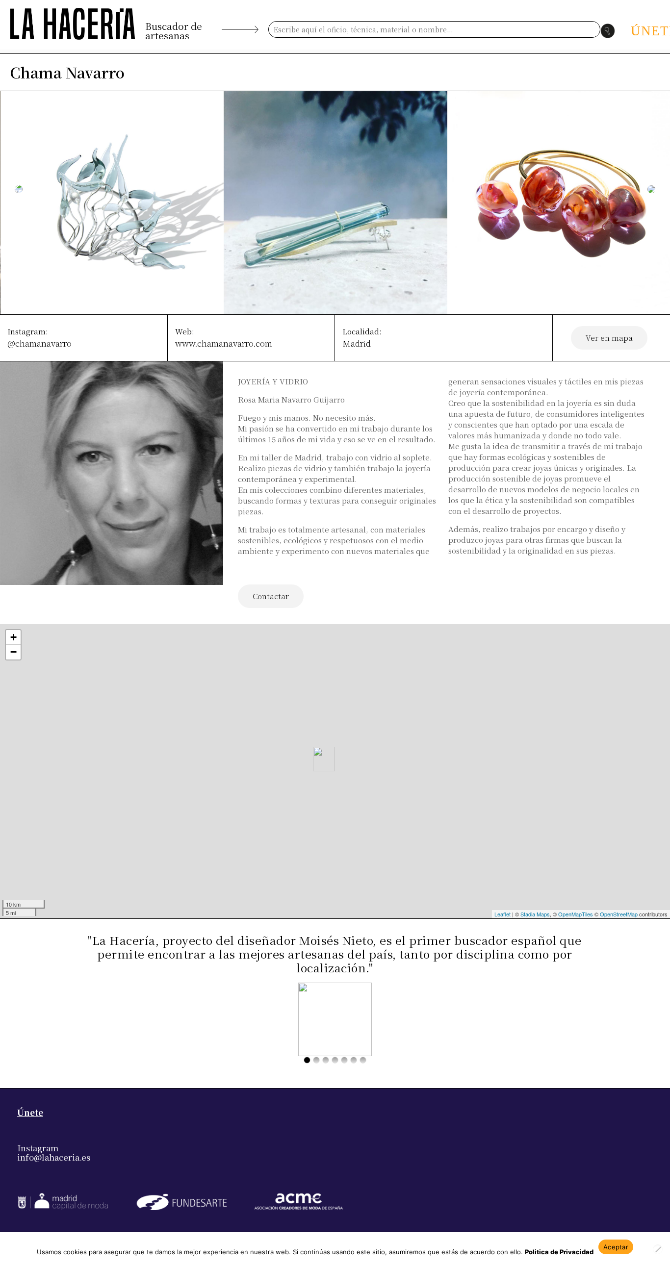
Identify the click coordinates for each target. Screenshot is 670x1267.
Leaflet (502, 914)
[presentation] (19, 189)
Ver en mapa (609, 337)
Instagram (37, 1147)
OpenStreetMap (619, 914)
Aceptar (615, 1247)
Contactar (271, 596)
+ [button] (13, 637)
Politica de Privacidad (559, 1252)
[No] (658, 1249)
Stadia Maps (535, 914)
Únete (30, 1112)
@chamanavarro (39, 343)
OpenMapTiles (575, 914)
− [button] (13, 652)
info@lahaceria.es (53, 1157)
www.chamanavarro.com (223, 343)
